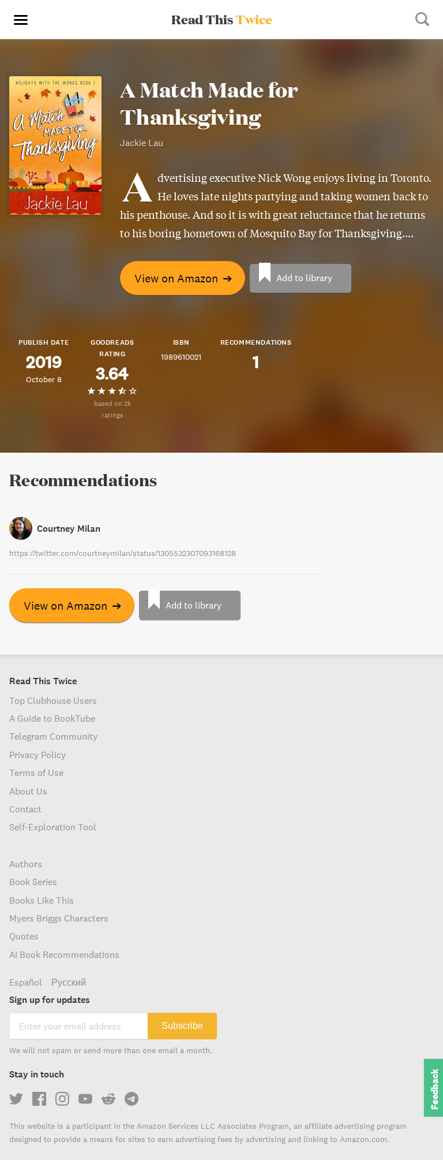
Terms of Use (36, 772)
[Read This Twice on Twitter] (16, 1098)
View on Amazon (183, 278)
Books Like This (41, 900)
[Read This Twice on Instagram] (62, 1098)
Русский (68, 982)
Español (25, 982)
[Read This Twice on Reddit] (108, 1098)
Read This (221, 19)
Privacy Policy (37, 754)
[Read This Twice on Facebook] (39, 1098)
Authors (25, 864)
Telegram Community (53, 736)
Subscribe (182, 1026)
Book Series (33, 881)
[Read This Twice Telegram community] (131, 1098)
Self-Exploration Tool (52, 827)
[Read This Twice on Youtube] (85, 1098)
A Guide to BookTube (52, 718)
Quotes (24, 936)
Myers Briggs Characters (58, 918)
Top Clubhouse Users (53, 700)
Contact (25, 809)
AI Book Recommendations (64, 954)
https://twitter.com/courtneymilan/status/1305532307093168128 (122, 553)
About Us (28, 791)
